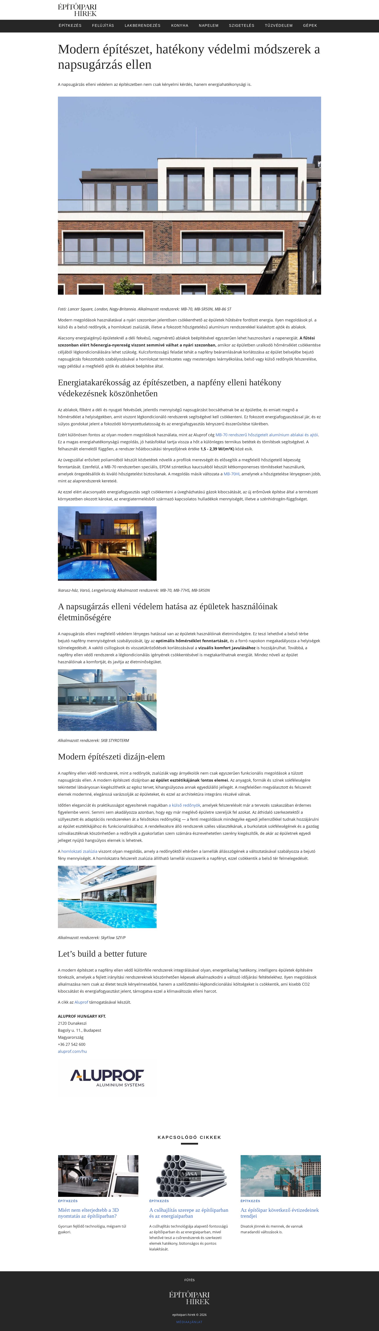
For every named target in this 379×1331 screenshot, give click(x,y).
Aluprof (81, 1002)
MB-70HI (232, 473)
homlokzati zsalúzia (79, 851)
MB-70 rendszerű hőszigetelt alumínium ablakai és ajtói (267, 434)
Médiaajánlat (189, 1322)
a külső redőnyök (184, 805)
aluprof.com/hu (72, 1051)
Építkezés (68, 1201)
